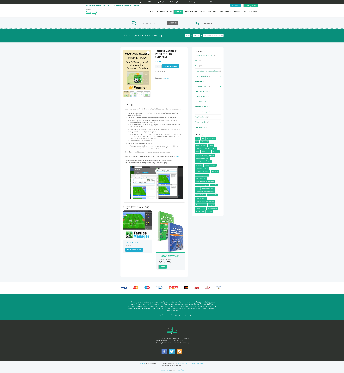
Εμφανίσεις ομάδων (201, 91)
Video (197, 61)
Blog (244, 12)
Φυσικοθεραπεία (200, 211)
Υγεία (203, 208)
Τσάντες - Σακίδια (200, 122)
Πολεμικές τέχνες (200, 195)
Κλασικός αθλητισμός (210, 165)
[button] (148, 52)
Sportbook (143, 363)
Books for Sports (211, 138)
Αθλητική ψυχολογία (201, 145)
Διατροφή (211, 155)
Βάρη (214, 148)
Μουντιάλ (198, 175)
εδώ (177, 156)
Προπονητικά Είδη (200, 86)
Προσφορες (212, 12)
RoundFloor (180, 370)
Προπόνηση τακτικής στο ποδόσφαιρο (205, 201)
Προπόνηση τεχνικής (201, 205)
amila (203, 138)
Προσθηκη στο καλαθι (170, 66)
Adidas (197, 138)
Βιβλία (197, 66)
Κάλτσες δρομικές (201, 96)
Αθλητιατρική (204, 142)
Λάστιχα (206, 168)
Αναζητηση (173, 23)
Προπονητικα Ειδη (190, 12)
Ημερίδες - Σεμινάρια (201, 112)
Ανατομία (211, 145)
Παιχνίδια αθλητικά (201, 117)
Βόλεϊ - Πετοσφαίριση (201, 155)
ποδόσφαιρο (209, 211)
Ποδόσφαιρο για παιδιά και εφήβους (205, 191)
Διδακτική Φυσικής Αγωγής (202, 158)
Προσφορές (211, 205)
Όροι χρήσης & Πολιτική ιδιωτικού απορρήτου (190, 363)
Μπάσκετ (205, 175)
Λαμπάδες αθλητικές (201, 107)
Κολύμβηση (199, 168)
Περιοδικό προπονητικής (208, 188)
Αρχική (188, 35)
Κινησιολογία (199, 165)
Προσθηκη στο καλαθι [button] (134, 250)
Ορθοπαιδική (214, 185)
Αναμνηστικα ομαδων (164, 12)
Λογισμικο (178, 12)
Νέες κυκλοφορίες (201, 178)
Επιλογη (162, 266)
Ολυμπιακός (199, 185)
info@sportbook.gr (183, 343)
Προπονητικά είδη (212, 195)
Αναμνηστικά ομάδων (201, 76)
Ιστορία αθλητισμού (201, 161)
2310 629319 (206, 23)
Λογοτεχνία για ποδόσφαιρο (202, 171)
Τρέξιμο (198, 208)
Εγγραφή (247, 5)
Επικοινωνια (253, 12)
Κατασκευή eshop (165, 370)
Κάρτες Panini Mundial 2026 (203, 56)
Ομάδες (206, 185)
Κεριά (209, 161)
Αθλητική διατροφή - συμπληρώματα (206, 71)
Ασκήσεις (198, 148)
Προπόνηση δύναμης (201, 198)
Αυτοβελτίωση (207, 148)
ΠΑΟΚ (197, 188)
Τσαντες (202, 12)
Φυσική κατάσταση (212, 208)
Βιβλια (152, 12)
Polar (197, 142)
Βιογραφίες (216, 151)
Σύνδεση (254, 5)
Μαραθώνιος (215, 171)
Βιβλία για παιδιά (206, 151)
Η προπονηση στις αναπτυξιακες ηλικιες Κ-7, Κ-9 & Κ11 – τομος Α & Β (170, 256)
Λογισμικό (196, 35)
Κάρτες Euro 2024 (200, 102)
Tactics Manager (132, 242)
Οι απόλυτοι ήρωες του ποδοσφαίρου (205, 181)
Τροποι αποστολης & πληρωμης (229, 12)
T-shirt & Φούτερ (200, 127)
